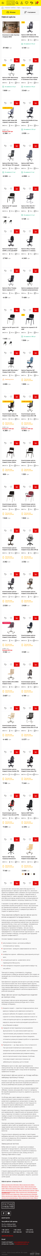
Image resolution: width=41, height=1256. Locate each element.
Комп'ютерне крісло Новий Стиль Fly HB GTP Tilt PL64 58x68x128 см (29, 683)
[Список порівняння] (31, 2)
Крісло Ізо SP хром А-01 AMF (10, 328)
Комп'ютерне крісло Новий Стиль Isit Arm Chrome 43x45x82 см (9, 505)
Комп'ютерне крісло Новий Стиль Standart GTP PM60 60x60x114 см (10, 549)
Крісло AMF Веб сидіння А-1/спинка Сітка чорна (29, 78)
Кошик (37, 2)
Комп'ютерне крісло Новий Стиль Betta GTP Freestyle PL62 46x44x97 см (29, 592)
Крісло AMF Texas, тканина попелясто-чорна (9, 858)
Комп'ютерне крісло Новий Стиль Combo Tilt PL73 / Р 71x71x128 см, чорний (10, 770)
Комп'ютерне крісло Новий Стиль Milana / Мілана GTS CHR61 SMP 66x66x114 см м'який (10, 636)
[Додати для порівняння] (5, 60)
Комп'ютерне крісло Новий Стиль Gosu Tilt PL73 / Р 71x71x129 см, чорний (28, 770)
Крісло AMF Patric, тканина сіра (27, 164)
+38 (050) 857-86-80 (18, 1231)
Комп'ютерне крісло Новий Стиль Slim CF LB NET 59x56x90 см (29, 726)
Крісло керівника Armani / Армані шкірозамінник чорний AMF (29, 289)
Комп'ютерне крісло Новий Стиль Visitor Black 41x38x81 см (9, 461)
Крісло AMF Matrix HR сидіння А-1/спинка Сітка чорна (29, 36)
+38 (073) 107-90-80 (29, 1231)
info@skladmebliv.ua (21, 1244)
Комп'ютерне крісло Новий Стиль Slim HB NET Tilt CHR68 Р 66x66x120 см (28, 415)
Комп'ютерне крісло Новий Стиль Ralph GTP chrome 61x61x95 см (29, 858)
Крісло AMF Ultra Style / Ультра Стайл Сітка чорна (10, 371)
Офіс (18, 7)
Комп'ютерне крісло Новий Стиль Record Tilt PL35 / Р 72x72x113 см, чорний (10, 814)
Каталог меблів (10, 7)
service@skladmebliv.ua (21, 1242)
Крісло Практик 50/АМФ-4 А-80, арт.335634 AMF (29, 371)
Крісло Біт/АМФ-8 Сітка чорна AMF (29, 121)
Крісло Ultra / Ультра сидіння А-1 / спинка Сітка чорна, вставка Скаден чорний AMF (28, 250)
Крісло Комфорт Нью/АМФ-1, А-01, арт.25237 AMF (9, 250)
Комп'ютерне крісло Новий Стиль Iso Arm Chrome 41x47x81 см (28, 505)
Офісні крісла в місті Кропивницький (26, 1192)
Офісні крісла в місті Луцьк (16, 1186)
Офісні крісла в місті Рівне (12, 1188)
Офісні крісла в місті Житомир (10, 1184)
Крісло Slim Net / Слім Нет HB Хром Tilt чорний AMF (10, 164)
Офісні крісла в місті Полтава (26, 1196)
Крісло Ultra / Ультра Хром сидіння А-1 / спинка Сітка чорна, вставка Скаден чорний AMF (10, 289)
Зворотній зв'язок (7, 1236)
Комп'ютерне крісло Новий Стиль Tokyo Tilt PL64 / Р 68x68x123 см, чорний (10, 415)
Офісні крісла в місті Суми (26, 1198)
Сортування (32, 12)
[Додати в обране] (11, 60)
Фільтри (12, 12)
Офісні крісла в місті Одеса (9, 1196)
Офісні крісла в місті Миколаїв (28, 1194)
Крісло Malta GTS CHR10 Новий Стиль (10, 682)
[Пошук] (17, 3)
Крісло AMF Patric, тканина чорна (27, 814)
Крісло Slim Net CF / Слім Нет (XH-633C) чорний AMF (28, 207)
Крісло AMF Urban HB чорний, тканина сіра (9, 121)
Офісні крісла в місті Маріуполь (10, 1194)
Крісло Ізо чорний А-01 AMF (29, 328)
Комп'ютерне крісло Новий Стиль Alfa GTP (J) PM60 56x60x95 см (29, 549)
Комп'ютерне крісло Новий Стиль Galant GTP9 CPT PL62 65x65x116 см (29, 636)
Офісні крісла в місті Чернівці (29, 1188)
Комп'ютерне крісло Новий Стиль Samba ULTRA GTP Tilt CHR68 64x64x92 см (9, 726)
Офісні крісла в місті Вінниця (10, 1190)
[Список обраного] (26, 2)
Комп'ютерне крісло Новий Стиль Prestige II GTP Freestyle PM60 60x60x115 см (10, 592)
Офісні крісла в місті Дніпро (26, 1190)
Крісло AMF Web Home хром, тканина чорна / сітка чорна (10, 78)
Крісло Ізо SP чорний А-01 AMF (9, 207)
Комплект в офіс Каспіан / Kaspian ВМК (10, 36)
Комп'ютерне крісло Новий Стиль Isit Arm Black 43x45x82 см (28, 461)
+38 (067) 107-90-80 (5, 1231)
